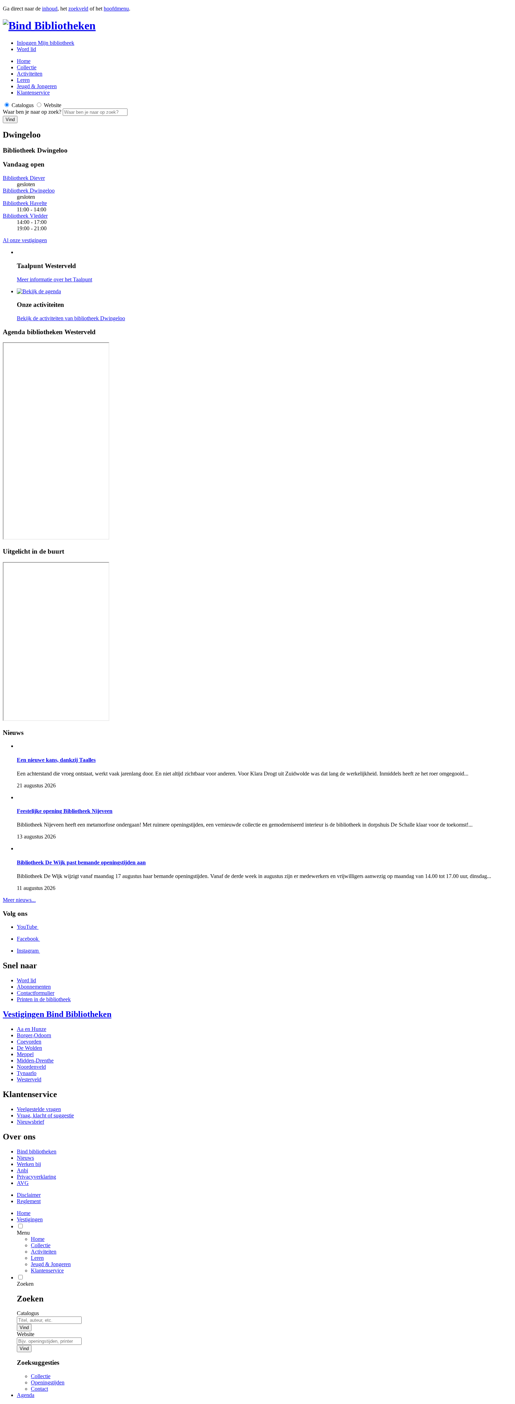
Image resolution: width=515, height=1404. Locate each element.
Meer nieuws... (19, 900)
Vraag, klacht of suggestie (45, 1115)
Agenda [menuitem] (25, 1395)
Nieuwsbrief (30, 1122)
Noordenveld (31, 1067)
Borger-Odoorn (34, 1035)
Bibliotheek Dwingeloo (29, 191)
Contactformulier (35, 993)
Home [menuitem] (23, 1213)
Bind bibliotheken (36, 1151)
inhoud (49, 9)
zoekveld (78, 9)
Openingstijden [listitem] (47, 1382)
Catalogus (28, 1313)
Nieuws (25, 1158)
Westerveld (29, 1079)
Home (37, 1239)
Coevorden (29, 1042)
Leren (23, 80)
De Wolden (29, 1048)
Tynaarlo (26, 1073)
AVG (23, 1183)
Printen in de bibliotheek (44, 999)
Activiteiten (29, 74)
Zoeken (25, 1284)
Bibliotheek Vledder (25, 216)
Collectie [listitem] (40, 1376)
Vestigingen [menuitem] (30, 1219)
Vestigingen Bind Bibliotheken (57, 1014)
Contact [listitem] (39, 1389)
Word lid (26, 49)
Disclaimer (29, 1195)
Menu (23, 1233)
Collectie (26, 67)
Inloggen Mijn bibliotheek (45, 43)
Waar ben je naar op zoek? (33, 112)
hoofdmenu (116, 9)
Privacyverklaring (36, 1177)
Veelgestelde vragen (39, 1109)
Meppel (25, 1054)
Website (25, 1334)
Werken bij (29, 1164)
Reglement (29, 1201)
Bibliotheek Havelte (25, 203)
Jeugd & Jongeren (37, 86)
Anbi (22, 1170)
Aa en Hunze (31, 1029)
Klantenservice (33, 93)
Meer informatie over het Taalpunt (54, 279)
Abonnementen (34, 987)
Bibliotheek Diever (24, 178)
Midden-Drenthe (35, 1060)
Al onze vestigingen (25, 240)
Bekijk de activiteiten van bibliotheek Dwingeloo (71, 318)
